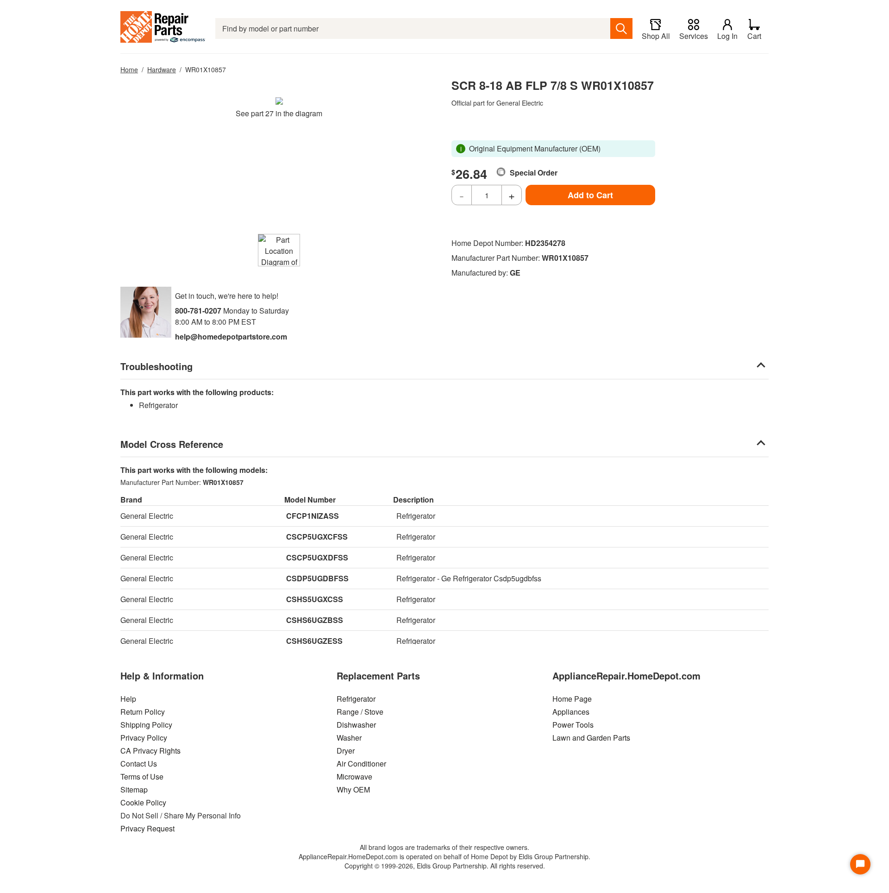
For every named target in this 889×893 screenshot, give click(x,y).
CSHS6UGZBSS (314, 620)
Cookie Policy (143, 802)
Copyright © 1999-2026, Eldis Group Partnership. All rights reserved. (444, 865)
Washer (349, 737)
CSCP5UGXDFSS (317, 557)
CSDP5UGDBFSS (317, 578)
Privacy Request (147, 828)
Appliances (570, 711)
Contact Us (138, 763)
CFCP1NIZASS (312, 515)
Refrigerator (356, 698)
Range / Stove (360, 711)
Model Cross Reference (171, 444)
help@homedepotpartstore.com (231, 336)
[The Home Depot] (163, 28)
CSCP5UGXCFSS (317, 536)
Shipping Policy (146, 724)
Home (129, 69)
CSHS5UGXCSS (314, 599)
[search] (621, 28)
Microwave (354, 776)
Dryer (346, 750)
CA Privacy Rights (150, 750)
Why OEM (353, 789)
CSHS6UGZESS (314, 640)
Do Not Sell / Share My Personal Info (180, 815)
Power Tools (573, 724)
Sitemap (134, 789)
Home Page (572, 698)
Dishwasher (356, 724)
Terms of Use (141, 776)
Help (128, 698)
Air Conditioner (361, 763)
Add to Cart (590, 195)
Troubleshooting (156, 366)
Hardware (161, 69)
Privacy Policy (143, 737)
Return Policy (142, 711)
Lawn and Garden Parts (591, 737)
